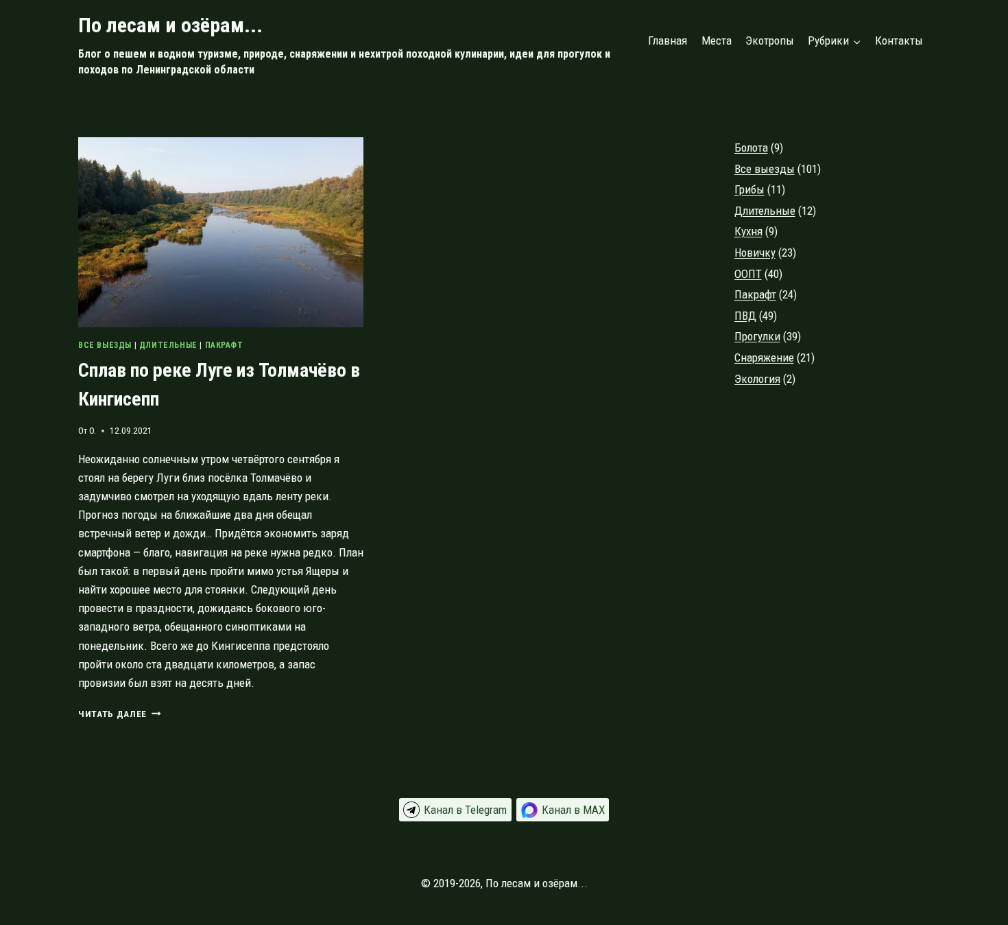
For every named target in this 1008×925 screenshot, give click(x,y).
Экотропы (769, 40)
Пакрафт (224, 345)
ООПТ (748, 274)
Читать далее (119, 713)
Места (716, 40)
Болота (751, 147)
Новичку (755, 252)
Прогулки (757, 336)
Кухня (748, 231)
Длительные (168, 345)
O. (92, 430)
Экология (757, 379)
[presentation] (220, 232)
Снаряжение (764, 357)
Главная (667, 40)
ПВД (745, 316)
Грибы (749, 189)
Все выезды (105, 345)
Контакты (899, 40)
